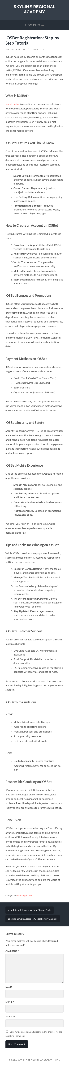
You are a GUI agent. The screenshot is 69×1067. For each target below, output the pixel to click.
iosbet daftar (12, 103)
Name (9, 987)
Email (9, 1002)
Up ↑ (57, 1060)
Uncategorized (24, 895)
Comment (12, 951)
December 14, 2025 (15, 49)
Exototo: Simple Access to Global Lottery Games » (32, 919)
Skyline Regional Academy (35, 9)
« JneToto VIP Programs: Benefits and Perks (29, 910)
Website (10, 1016)
